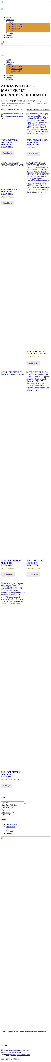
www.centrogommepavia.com (17, 1050)
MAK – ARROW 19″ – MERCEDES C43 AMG (36, 352)
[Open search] (2, 42)
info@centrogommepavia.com (18, 1055)
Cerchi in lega (11, 824)
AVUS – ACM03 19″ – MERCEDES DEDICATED (36, 563)
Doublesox (15, 1059)
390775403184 (15, 1052)
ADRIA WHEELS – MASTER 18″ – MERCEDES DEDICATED (9, 143)
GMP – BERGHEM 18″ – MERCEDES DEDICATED (37, 142)
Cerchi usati (10, 827)
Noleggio (9, 831)
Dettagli (6, 786)
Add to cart (33, 154)
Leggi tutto (7, 153)
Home (3, 101)
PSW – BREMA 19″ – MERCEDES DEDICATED (10, 191)
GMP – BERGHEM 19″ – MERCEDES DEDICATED (12, 563)
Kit (7, 829)
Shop (8, 101)
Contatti (9, 833)
